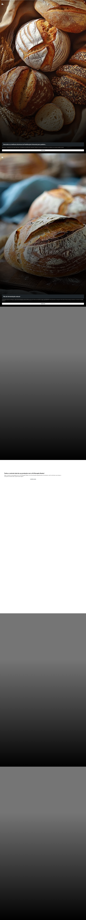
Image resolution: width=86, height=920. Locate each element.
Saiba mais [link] (43, 150)
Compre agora (33, 479)
